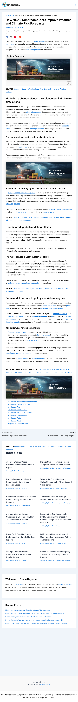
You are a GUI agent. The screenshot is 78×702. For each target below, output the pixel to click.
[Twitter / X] (11, 37)
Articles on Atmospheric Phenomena (22, 402)
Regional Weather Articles (18, 424)
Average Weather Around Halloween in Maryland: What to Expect (20, 465)
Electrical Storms (61, 543)
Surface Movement (61, 488)
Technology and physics (17, 332)
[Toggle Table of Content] (68, 83)
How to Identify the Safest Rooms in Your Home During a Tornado (28, 617)
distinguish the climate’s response (21, 193)
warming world (48, 212)
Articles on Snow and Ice (17, 410)
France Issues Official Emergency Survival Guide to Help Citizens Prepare (55, 554)
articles (60, 584)
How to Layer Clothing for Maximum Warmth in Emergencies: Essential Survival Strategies (36, 623)
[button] (75, 4)
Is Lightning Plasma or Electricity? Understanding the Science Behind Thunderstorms (55, 537)
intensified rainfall (60, 314)
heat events (67, 209)
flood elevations (49, 306)
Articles (8, 471)
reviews (69, 584)
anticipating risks (38, 358)
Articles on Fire (14, 407)
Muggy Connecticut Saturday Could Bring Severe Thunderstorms (27, 610)
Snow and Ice (26, 505)
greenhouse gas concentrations (18, 353)
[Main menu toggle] (70, 4)
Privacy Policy (45, 684)
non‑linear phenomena (21, 212)
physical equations (33, 112)
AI (52, 316)
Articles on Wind (14, 421)
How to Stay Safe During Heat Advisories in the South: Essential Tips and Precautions (34, 613)
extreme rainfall (55, 209)
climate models (39, 41)
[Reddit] (20, 37)
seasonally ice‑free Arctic (16, 316)
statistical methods (39, 316)
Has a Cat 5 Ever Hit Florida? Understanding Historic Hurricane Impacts (21, 537)
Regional (24, 471)
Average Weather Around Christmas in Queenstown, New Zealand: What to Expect (20, 517)
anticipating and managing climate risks (23, 283)
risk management (33, 50)
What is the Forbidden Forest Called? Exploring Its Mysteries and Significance (56, 482)
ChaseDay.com (19, 584)
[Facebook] (7, 37)
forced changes (43, 335)
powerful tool (23, 358)
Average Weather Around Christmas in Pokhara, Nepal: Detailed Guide (19, 554)
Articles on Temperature (17, 415)
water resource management (51, 308)
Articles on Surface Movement (20, 413)
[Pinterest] (15, 37)
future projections (13, 204)
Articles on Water (14, 418)
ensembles (10, 44)
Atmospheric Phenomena (63, 468)
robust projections (37, 129)
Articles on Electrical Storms (19, 404)
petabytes (23, 147)
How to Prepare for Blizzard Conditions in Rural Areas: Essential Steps (18, 482)
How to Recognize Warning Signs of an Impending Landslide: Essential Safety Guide (34, 620)
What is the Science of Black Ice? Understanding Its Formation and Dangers (21, 499)
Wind (23, 543)
